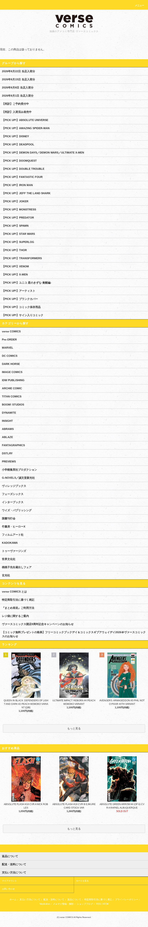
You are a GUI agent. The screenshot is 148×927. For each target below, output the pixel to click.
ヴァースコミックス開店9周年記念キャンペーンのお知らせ (38, 624)
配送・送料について (53, 899)
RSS (98, 904)
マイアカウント (9, 881)
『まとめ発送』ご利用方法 (18, 607)
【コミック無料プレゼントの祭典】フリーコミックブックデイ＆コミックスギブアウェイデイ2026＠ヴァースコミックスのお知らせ (74, 634)
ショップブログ (85, 904)
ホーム (12, 899)
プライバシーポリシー (126, 899)
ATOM (106, 904)
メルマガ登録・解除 (63, 904)
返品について (74, 899)
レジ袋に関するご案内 (15, 615)
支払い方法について (29, 899)
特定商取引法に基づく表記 (18, 599)
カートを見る (82, 881)
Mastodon (44, 904)
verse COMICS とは (14, 591)
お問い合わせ (8, 889)
